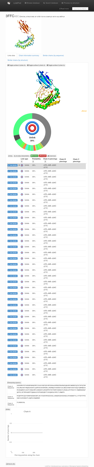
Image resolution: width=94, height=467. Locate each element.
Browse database (33, 3)
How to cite (11, 464)
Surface (34, 156)
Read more (64, 8)
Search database (51, 3)
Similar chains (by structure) (18, 60)
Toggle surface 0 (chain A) (17, 65)
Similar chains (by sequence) (53, 55)
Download (52, 156)
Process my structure (71, 3)
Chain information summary (29, 55)
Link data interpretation (22, 156)
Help (10, 156)
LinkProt (17, 2)
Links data (11, 55)
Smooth (43, 156)
